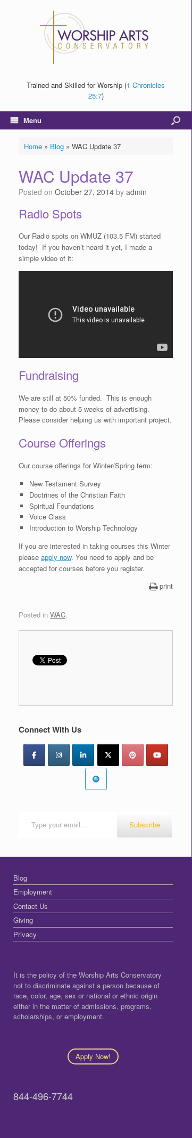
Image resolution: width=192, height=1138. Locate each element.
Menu (32, 120)
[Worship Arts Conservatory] (96, 37)
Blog (57, 146)
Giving (23, 920)
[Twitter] (108, 755)
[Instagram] (59, 755)
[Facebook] (34, 755)
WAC (57, 614)
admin (136, 191)
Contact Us (30, 906)
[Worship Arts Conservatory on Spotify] (96, 779)
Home (33, 146)
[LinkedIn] (83, 755)
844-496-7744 (43, 1096)
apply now (56, 557)
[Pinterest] (133, 755)
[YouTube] (157, 755)
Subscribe (144, 824)
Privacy (25, 934)
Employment (32, 892)
